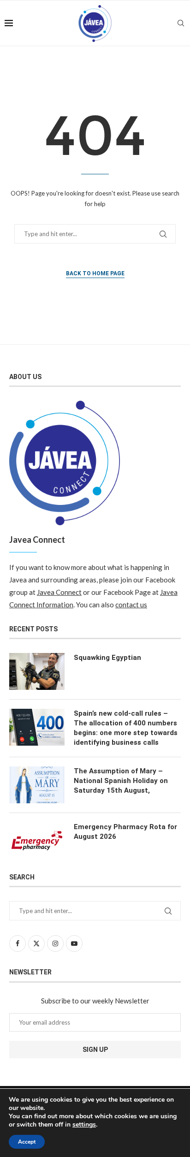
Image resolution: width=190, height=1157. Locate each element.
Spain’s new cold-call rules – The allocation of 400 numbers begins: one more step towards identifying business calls (126, 728)
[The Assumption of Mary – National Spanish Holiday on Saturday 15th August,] (37, 784)
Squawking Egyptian (107, 657)
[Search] (180, 23)
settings (84, 1125)
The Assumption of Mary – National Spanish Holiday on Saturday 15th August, (121, 781)
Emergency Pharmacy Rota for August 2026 (125, 832)
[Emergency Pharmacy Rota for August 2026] (37, 840)
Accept (27, 1141)
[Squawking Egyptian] (37, 671)
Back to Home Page (95, 273)
